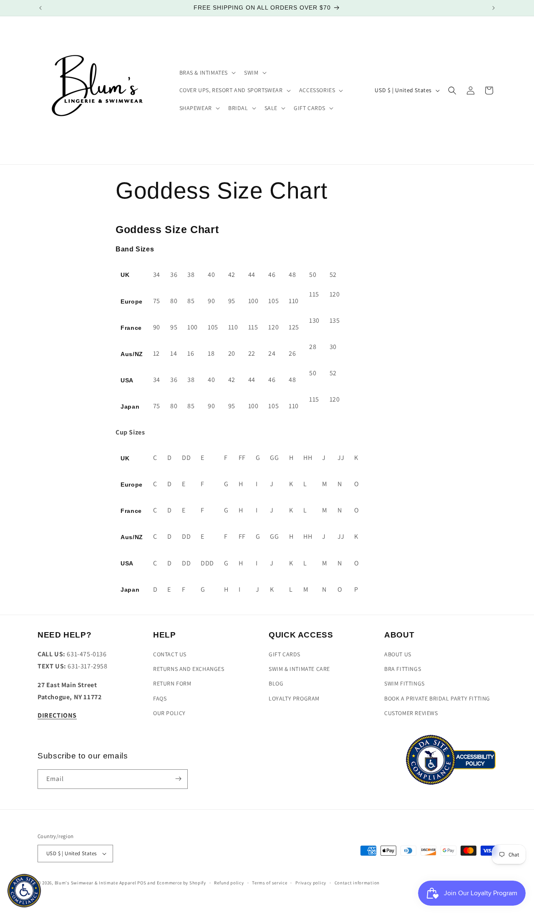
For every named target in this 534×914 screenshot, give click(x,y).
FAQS (159, 698)
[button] (206, 72)
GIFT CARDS (284, 654)
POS (141, 883)
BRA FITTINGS (402, 669)
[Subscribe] (178, 778)
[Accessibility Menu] (24, 890)
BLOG (276, 684)
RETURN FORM (172, 684)
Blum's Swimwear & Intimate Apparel (95, 883)
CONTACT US (169, 654)
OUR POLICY (169, 713)
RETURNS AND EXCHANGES (188, 669)
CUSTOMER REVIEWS (411, 713)
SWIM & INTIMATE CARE (299, 669)
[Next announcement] (493, 8)
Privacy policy (310, 883)
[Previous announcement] (40, 8)
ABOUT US (397, 654)
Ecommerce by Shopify (181, 883)
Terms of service (269, 883)
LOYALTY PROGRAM (294, 698)
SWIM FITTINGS (404, 684)
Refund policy (229, 883)
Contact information (357, 883)
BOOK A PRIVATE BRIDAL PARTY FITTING (437, 698)
